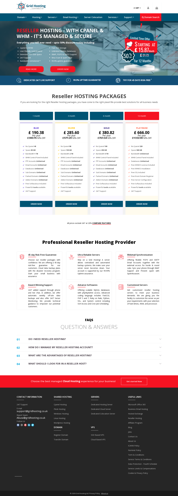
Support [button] (128, 17)
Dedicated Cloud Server (101, 409)
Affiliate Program (135, 423)
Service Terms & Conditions (140, 459)
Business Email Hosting (138, 409)
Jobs (130, 432)
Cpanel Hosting (60, 404)
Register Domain (61, 435)
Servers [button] (52, 17)
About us (104, 493)
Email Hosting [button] (70, 17)
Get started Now (134, 381)
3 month (71, 116)
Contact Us (132, 436)
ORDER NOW (36, 204)
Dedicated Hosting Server (101, 404)
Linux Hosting (59, 418)
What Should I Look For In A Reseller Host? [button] (57, 363)
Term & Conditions (136, 455)
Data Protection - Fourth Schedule (142, 464)
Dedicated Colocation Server (103, 413)
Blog (130, 427)
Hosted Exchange (135, 413)
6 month (106, 116)
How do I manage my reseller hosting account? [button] (60, 347)
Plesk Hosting (59, 409)
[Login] (148, 8)
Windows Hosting (61, 413)
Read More (31, 69)
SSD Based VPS (97, 435)
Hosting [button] (36, 17)
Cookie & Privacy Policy (138, 473)
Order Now (63, 69)
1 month (36, 116)
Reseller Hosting (135, 418)
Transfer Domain (61, 439)
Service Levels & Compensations (142, 468)
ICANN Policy (133, 445)
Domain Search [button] (151, 17)
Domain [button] (21, 17)
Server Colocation (93, 17)
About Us (132, 441)
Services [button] (112, 17)
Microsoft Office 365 (137, 404)
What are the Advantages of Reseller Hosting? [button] (60, 355)
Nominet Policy (134, 450)
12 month (142, 116)
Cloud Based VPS (98, 439)
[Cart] (156, 8)
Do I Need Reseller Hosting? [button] (47, 339)
